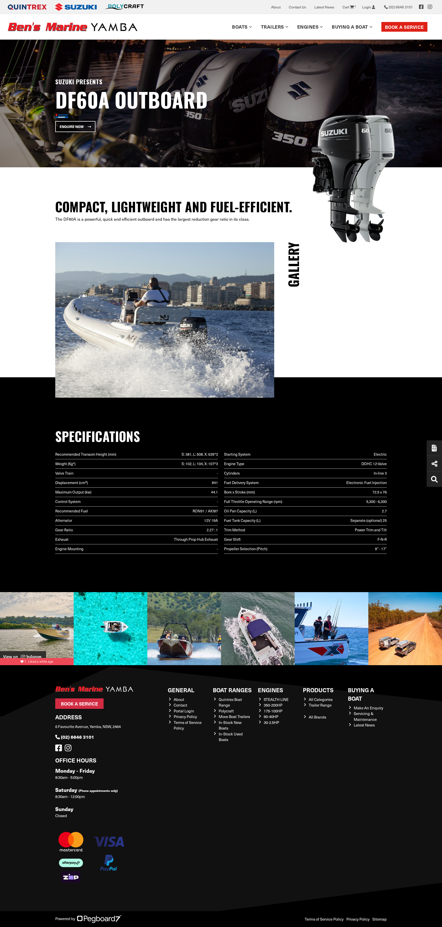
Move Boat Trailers (234, 716)
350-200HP (273, 705)
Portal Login (184, 710)
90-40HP (271, 716)
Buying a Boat (361, 694)
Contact (180, 705)
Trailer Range (320, 705)
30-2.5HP (271, 722)
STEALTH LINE (276, 699)
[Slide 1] (165, 391)
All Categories (321, 699)
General (181, 690)
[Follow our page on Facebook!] (421, 6)
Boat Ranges (232, 690)
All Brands (317, 717)
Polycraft (226, 710)
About (276, 7)
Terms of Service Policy (324, 919)
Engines (270, 690)
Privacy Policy (185, 716)
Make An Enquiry (368, 707)
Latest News (324, 7)
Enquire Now (72, 126)
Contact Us (297, 7)
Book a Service (404, 27)
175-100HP (273, 710)
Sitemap (379, 919)
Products (318, 690)
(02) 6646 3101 (77, 737)
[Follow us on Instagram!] (69, 749)
